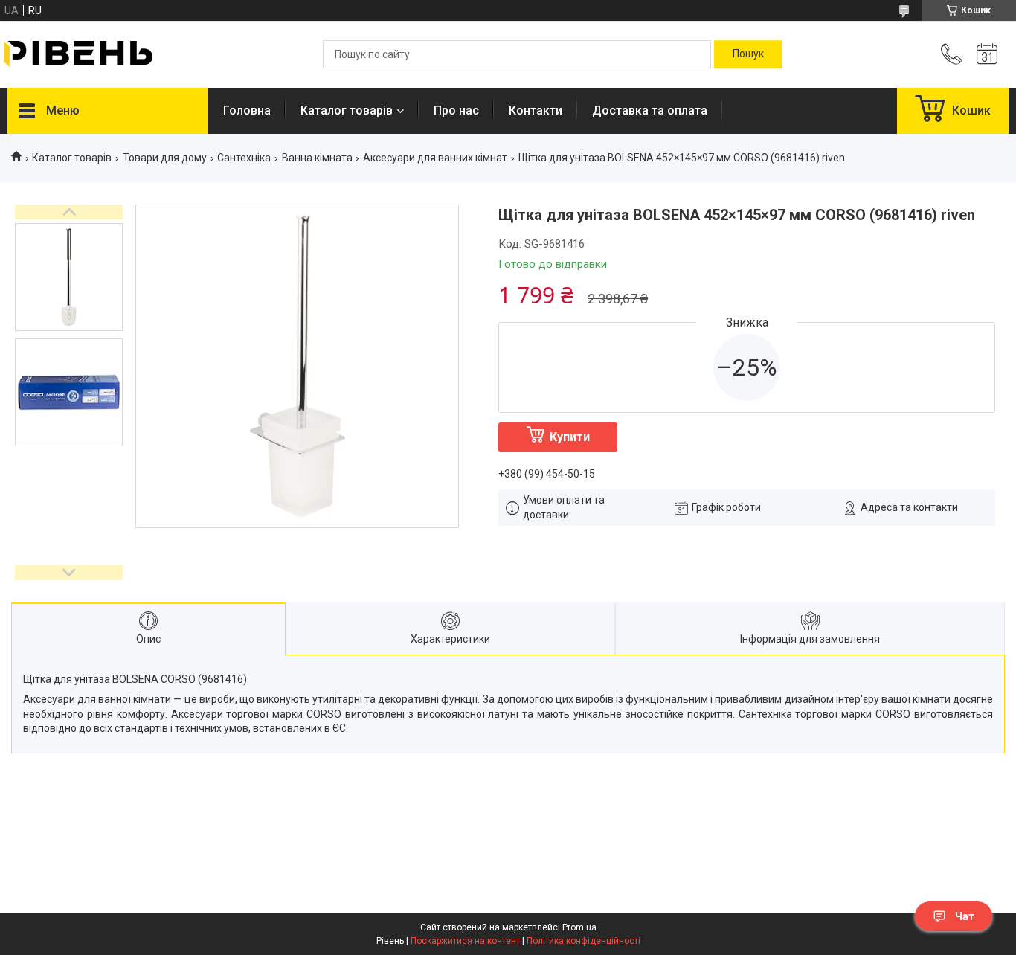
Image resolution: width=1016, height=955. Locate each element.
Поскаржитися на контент (465, 941)
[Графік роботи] (987, 54)
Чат (964, 916)
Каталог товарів (346, 110)
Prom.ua (579, 927)
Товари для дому (165, 158)
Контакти (535, 110)
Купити (570, 437)
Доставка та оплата (649, 110)
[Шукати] (748, 54)
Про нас (456, 110)
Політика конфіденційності (583, 941)
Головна (247, 110)
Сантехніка (244, 158)
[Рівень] (78, 54)
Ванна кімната (317, 158)
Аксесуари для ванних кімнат (435, 158)
